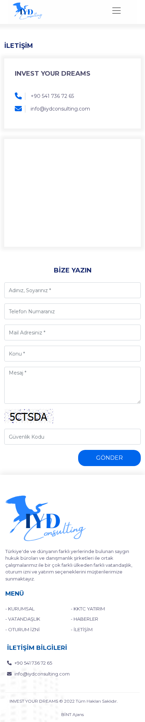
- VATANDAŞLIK (22, 619)
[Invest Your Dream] (28, 11)
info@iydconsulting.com (60, 109)
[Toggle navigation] (116, 11)
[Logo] (45, 518)
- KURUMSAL (19, 608)
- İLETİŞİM (82, 629)
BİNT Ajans (72, 714)
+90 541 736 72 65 (52, 96)
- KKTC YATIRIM (88, 608)
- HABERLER (84, 619)
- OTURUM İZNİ (22, 629)
